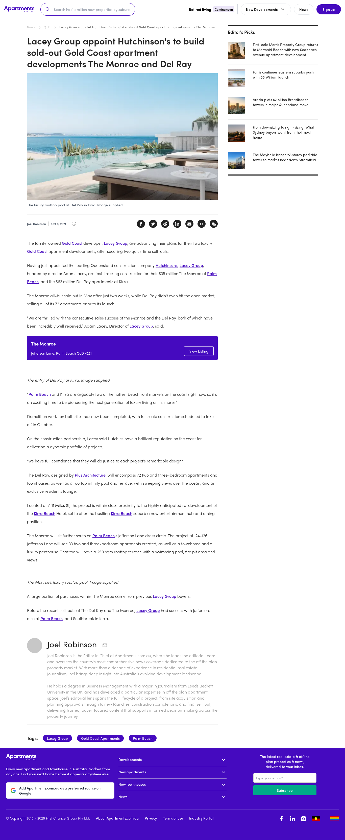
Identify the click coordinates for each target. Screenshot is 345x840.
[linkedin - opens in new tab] (292, 819)
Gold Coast (72, 243)
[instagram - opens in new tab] (304, 819)
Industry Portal (201, 818)
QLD (47, 27)
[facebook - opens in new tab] (281, 819)
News (31, 27)
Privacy (151, 818)
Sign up (329, 9)
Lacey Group (115, 243)
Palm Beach (40, 394)
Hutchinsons (167, 265)
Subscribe (285, 790)
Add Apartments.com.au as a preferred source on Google (60, 790)
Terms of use (173, 818)
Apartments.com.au (133, 655)
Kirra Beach (44, 513)
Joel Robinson (73, 644)
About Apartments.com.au (117, 818)
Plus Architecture (90, 475)
